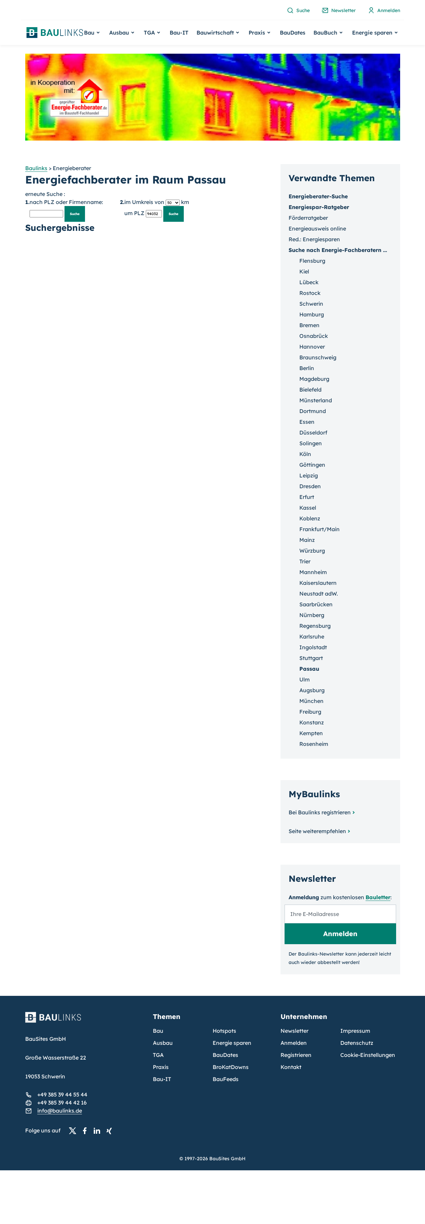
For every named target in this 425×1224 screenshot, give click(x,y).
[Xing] (111, 1130)
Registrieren (296, 1055)
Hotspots (224, 1030)
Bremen (309, 325)
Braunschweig (317, 357)
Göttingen (312, 464)
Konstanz (311, 722)
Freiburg (310, 711)
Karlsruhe (311, 636)
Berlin (306, 368)
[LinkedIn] (99, 1130)
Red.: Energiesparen (314, 239)
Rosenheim (313, 744)
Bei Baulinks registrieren (320, 812)
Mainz (307, 540)
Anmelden (294, 1042)
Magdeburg (314, 378)
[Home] (85, 1021)
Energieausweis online (317, 228)
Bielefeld (310, 389)
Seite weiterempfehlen (317, 831)
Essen (306, 421)
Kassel (307, 507)
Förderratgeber (308, 217)
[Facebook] (87, 1130)
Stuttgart (311, 658)
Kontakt (291, 1067)
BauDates (292, 32)
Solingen (310, 443)
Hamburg (311, 314)
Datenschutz (356, 1042)
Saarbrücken (316, 604)
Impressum (355, 1030)
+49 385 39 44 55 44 (62, 1094)
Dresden (310, 486)
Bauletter (378, 897)
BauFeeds (226, 1079)
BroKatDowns (231, 1067)
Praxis (161, 1067)
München (311, 701)
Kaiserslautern (318, 582)
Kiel (304, 271)
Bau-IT (179, 32)
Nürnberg (311, 615)
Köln (305, 454)
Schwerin (311, 303)
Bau (158, 1030)
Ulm (304, 679)
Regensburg (315, 625)
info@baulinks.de (59, 1110)
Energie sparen (232, 1042)
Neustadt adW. (318, 593)
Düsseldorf (313, 432)
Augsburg (312, 690)
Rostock (310, 293)
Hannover (312, 346)
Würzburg (312, 550)
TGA (158, 1055)
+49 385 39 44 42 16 (62, 1102)
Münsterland (315, 400)
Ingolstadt (313, 647)
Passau (309, 668)
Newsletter (294, 1030)
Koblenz (309, 518)
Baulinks (36, 168)
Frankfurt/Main (319, 529)
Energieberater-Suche (318, 196)
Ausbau (163, 1042)
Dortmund (312, 411)
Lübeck (308, 282)
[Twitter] (75, 1130)
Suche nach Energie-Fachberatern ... (338, 250)
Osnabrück (313, 336)
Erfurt (306, 497)
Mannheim (313, 572)
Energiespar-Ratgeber (319, 207)
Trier (304, 561)
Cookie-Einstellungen (367, 1055)
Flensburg (312, 260)
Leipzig (308, 475)
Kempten (311, 733)
